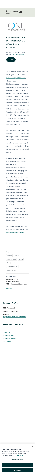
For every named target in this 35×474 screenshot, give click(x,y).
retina (14, 263)
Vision (21, 259)
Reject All (17, 465)
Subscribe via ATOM (10, 338)
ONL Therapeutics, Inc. (15, 78)
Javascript (7, 341)
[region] (17, 459)
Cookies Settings (17, 459)
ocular (17, 255)
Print (5, 329)
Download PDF (8, 332)
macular (9, 255)
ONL (8, 263)
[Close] (33, 446)
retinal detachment (12, 266)
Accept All (17, 470)
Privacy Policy (18, 455)
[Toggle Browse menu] (28, 12)
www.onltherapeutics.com (15, 233)
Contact (9, 289)
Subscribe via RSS (9, 335)
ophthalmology (11, 259)
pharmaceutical (11, 270)
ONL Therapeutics (18, 55)
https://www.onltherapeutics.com (14, 317)
